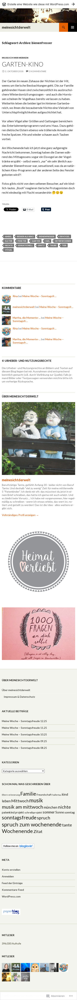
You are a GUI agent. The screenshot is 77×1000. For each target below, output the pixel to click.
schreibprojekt (33, 812)
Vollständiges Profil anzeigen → (20, 515)
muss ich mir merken (15, 57)
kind (65, 794)
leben (6, 801)
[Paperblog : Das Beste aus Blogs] (11, 911)
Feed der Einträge (12, 883)
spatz (41, 245)
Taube (53, 245)
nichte (9, 245)
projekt (19, 812)
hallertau (56, 795)
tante (67, 824)
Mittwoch (20, 800)
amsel (8, 236)
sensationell (25, 245)
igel (47, 241)
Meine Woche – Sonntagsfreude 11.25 (24, 727)
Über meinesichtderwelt (16, 690)
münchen (50, 807)
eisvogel (65, 236)
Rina (15, 296)
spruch (43, 817)
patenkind (8, 812)
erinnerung (14, 795)
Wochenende (17, 831)
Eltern (5, 795)
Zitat (37, 831)
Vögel (8, 250)
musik (36, 800)
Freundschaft (44, 794)
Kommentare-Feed (13, 889)
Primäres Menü (72, 27)
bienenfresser (46, 236)
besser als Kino (25, 236)
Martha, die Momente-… (27, 317)
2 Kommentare (37, 71)
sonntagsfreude (19, 818)
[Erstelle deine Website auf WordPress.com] (38, 4)
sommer (49, 812)
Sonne (59, 812)
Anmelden (8, 876)
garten (36, 241)
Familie (28, 794)
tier (64, 245)
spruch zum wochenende (31, 824)
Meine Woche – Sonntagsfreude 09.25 (24, 741)
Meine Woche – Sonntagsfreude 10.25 (24, 734)
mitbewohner (63, 241)
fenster (22, 241)
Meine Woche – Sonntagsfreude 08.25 (24, 747)
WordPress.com (11, 896)
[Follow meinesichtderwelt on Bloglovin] (18, 845)
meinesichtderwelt (16, 27)
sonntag (69, 812)
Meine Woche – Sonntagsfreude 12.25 (24, 721)
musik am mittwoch (22, 807)
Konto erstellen (11, 869)
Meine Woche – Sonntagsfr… (39, 296)
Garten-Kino (22, 64)
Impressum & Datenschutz (19, 696)
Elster (8, 241)
